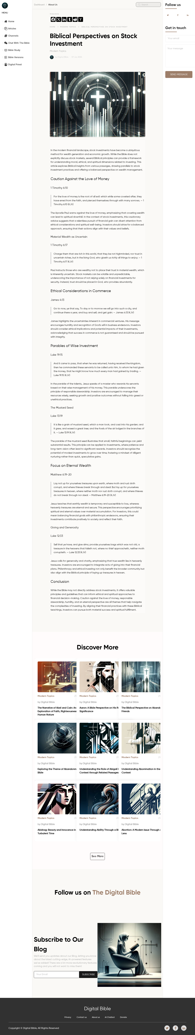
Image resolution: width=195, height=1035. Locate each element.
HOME (52, 27)
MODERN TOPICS (68, 27)
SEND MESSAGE (179, 74)
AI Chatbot (110, 1017)
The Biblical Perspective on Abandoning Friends (144, 710)
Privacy (67, 1017)
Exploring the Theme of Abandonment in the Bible (63, 771)
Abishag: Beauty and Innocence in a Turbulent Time (58, 832)
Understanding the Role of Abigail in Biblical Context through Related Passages (105, 771)
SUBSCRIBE (88, 974)
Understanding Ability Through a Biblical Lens (105, 830)
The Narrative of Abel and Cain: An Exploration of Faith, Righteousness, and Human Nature (60, 711)
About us (96, 1017)
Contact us (82, 1017)
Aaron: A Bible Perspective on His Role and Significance (103, 710)
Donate (123, 1017)
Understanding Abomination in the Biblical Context (146, 771)
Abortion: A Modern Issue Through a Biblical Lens (146, 832)
